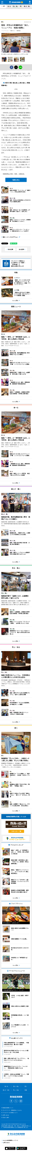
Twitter (16, 1101)
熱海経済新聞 (14, 2)
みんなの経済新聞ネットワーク (16, 1134)
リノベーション (5, 30)
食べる (9, 6)
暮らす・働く (27, 6)
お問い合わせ (6, 1115)
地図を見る (16, 180)
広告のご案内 (6, 1117)
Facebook (11, 1101)
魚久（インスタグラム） (10, 237)
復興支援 (18, 30)
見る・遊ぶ (15, 6)
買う (21, 6)
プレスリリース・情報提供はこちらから (12, 1110)
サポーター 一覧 (16, 831)
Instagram (21, 1101)
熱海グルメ (12, 30)
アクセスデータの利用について (10, 1112)
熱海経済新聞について (8, 1107)
